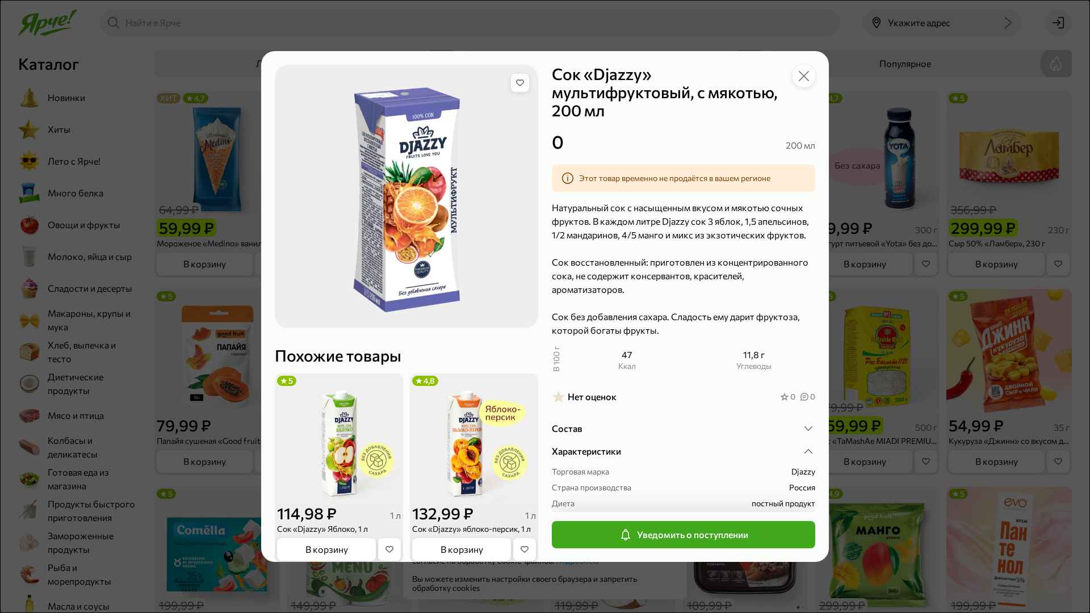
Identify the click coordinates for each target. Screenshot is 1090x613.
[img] (520, 83)
